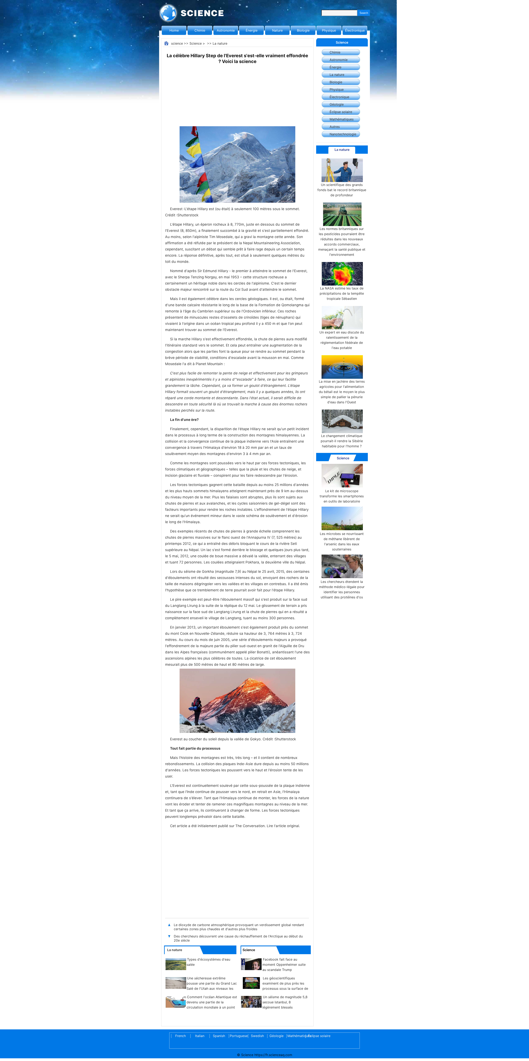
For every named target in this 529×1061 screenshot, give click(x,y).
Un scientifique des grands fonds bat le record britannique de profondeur (341, 190)
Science (195, 43)
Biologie (303, 30)
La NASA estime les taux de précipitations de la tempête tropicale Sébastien (342, 293)
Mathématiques (342, 119)
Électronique (355, 30)
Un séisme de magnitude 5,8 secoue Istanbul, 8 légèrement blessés (284, 1002)
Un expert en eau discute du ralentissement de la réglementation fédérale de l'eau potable (341, 340)
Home (174, 30)
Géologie (337, 104)
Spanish (219, 1036)
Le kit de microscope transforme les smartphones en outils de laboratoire (342, 496)
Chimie (199, 30)
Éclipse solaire (341, 112)
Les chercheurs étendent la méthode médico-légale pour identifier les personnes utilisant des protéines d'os (342, 589)
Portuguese (238, 1036)
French (180, 1036)
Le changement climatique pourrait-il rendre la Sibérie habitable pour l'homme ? (342, 441)
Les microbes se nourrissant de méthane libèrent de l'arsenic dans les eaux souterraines (342, 541)
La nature (220, 43)
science (177, 43)
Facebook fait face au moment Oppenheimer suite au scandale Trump (284, 964)
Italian (199, 1036)
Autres (335, 127)
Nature (277, 30)
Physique (329, 30)
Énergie (251, 30)
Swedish (257, 1036)
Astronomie (226, 30)
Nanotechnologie (343, 134)
